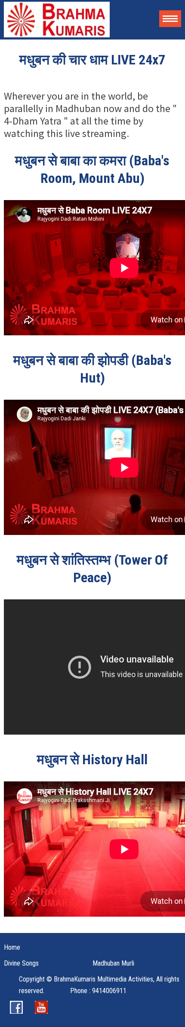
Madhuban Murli (113, 963)
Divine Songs (21, 963)
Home (12, 947)
